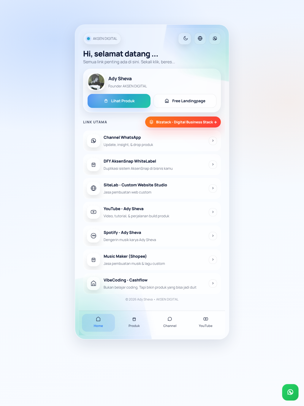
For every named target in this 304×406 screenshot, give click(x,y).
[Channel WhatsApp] (215, 39)
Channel (170, 326)
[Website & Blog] (200, 39)
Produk (134, 326)
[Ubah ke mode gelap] (184, 39)
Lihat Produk (123, 100)
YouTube (206, 326)
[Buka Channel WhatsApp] (290, 392)
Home (98, 326)
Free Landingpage (188, 100)
